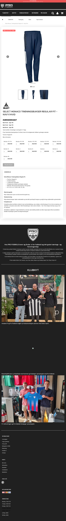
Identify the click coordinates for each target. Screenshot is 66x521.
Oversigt (3, 452)
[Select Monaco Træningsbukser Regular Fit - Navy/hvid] (33, 56)
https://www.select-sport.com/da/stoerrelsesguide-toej (16, 194)
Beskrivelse (7, 172)
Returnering (4, 448)
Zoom (33, 86)
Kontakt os (4, 450)
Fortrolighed (4, 439)
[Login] (57, 13)
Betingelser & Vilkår (6, 446)
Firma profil (4, 443)
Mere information (7, 137)
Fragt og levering (5, 441)
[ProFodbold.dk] (13, 5)
